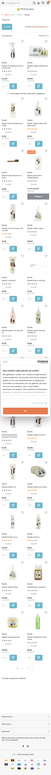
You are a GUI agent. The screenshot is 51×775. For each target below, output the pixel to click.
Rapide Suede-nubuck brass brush (12, 176)
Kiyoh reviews (29, 9)
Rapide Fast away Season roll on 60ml (12, 229)
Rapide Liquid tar (33, 537)
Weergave (38, 196)
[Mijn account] (38, 3)
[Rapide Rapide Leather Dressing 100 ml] (13, 315)
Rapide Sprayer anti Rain (36, 280)
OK (25, 411)
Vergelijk (8, 75)
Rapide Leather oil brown (36, 435)
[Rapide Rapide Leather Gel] (13, 471)
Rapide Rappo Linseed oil (36, 587)
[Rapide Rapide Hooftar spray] (13, 521)
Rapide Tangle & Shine (35, 228)
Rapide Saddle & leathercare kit (37, 67)
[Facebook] (23, 746)
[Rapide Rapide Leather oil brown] (38, 419)
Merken (19, 15)
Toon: (41, 36)
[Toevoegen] (13, 86)
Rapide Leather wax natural (37, 487)
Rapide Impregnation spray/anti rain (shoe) (9, 436)
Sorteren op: (29, 27)
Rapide (4, 63)
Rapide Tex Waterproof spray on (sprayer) (12, 67)
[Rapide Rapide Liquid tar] (38, 521)
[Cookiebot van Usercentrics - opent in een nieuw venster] (37, 362)
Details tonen (37, 403)
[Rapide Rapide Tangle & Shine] (38, 213)
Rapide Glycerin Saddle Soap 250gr (12, 124)
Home (12, 15)
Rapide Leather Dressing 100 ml (12, 331)
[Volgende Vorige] (32, 668)
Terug (6, 15)
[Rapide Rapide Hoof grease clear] (13, 621)
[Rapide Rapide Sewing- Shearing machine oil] (38, 315)
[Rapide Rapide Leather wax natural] (38, 471)
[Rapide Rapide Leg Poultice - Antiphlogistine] (38, 160)
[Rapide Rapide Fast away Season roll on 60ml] (13, 213)
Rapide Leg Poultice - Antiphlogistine (34, 176)
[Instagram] (28, 746)
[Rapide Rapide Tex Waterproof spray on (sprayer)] (13, 50)
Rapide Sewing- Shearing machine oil (36, 331)
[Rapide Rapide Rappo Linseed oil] (38, 571)
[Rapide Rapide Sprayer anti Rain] (38, 265)
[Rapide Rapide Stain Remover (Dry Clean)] (38, 621)
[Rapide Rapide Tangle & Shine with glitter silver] (38, 108)
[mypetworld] (13, 3)
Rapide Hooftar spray (9, 537)
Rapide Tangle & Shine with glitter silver (37, 124)
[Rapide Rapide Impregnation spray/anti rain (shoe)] (13, 419)
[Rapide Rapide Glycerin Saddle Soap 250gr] (13, 108)
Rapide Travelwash (9, 280)
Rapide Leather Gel (9, 487)
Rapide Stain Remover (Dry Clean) (37, 638)
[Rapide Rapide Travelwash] (13, 265)
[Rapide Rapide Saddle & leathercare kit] (38, 50)
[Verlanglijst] (43, 3)
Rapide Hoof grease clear (11, 637)
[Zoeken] (34, 3)
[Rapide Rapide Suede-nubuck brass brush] (13, 160)
